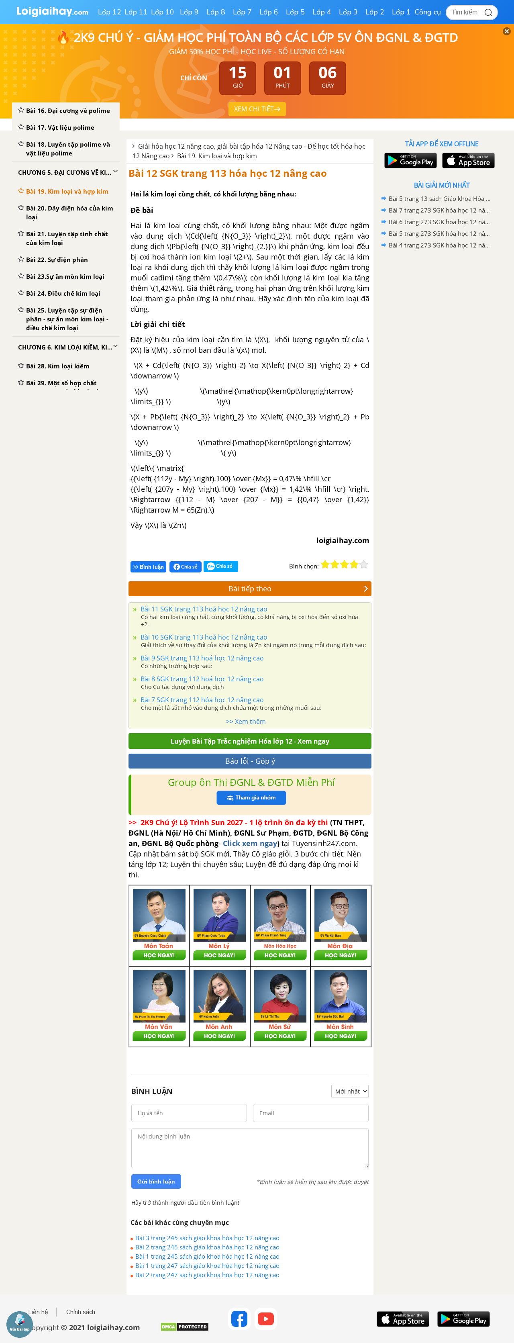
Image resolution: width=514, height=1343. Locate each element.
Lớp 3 (348, 12)
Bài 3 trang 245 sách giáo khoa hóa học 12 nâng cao (207, 1238)
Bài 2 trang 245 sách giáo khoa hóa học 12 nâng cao (207, 1247)
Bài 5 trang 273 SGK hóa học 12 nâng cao (440, 233)
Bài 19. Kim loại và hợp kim (217, 155)
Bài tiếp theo (249, 588)
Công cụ (428, 12)
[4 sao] (354, 564)
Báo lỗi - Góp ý (250, 761)
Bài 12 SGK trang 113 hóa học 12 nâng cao (227, 173)
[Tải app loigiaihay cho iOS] (467, 160)
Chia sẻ (189, 566)
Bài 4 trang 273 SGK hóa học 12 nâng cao (440, 245)
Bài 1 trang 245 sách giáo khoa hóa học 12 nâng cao (207, 1256)
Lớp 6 (268, 12)
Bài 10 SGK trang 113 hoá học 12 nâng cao (203, 637)
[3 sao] (344, 564)
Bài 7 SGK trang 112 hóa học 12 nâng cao (201, 699)
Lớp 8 (215, 12)
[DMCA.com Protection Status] (184, 1330)
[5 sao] (364, 564)
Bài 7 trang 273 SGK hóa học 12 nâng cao (440, 210)
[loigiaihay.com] (52, 15)
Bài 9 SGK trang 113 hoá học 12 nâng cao (201, 658)
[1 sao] (325, 564)
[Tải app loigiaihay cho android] (409, 160)
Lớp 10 (162, 12)
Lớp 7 (242, 12)
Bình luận (152, 567)
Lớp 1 (401, 12)
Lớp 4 (321, 12)
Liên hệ (38, 1312)
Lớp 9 (189, 12)
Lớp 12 (109, 12)
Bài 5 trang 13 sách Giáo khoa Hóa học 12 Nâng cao (440, 198)
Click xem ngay (250, 843)
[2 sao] (335, 564)
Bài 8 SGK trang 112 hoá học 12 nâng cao (201, 679)
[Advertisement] (441, 378)
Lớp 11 (136, 12)
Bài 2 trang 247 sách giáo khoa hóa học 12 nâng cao (207, 1275)
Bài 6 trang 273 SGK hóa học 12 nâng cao (440, 222)
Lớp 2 (374, 12)
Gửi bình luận (156, 1181)
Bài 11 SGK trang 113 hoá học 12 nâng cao (203, 609)
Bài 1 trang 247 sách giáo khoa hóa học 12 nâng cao (207, 1265)
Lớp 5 (295, 12)
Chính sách (80, 1312)
